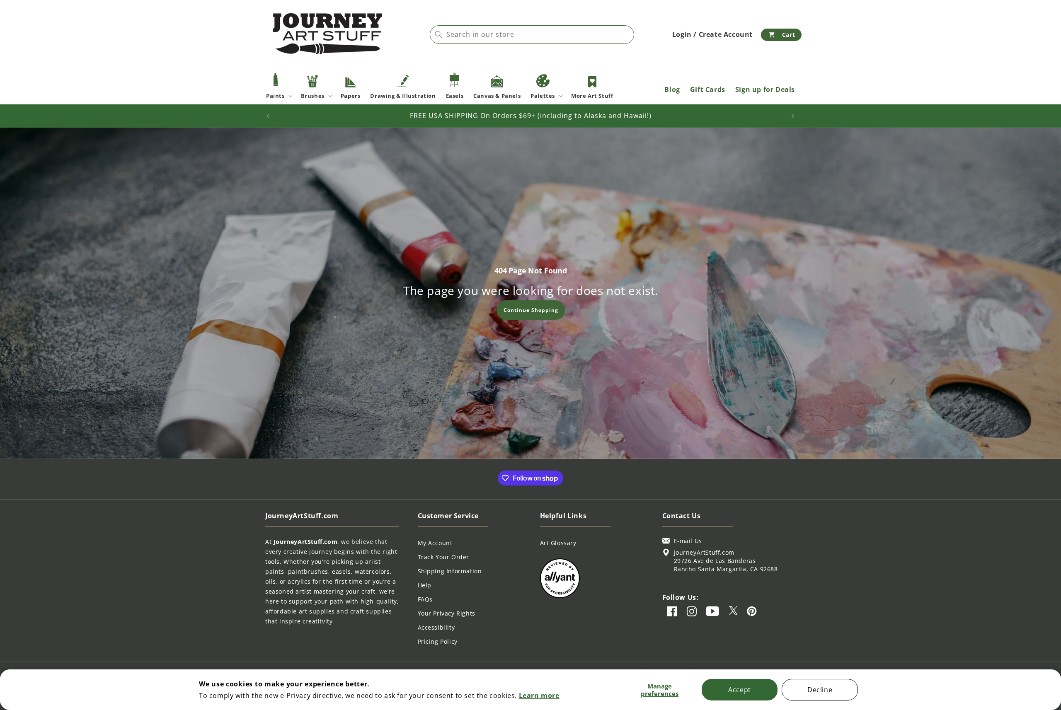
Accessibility (436, 627)
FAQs (425, 599)
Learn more (539, 695)
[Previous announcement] (268, 116)
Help (424, 585)
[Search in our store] (438, 34)
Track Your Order (444, 557)
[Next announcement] (793, 116)
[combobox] (532, 34)
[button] (781, 35)
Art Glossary (558, 543)
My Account (435, 543)
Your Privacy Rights (446, 613)
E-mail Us (688, 541)
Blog (672, 89)
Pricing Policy (438, 641)
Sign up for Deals (765, 89)
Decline (819, 689)
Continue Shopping (530, 309)
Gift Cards (707, 89)
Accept (739, 689)
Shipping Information (450, 571)
